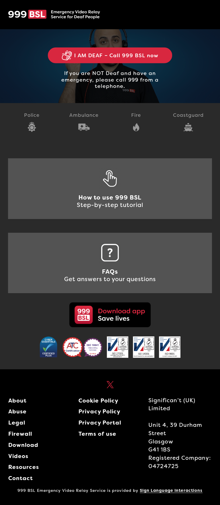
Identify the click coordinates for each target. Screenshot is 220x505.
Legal (16, 422)
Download (23, 445)
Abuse (17, 411)
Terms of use (97, 433)
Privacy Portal (99, 422)
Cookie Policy (98, 400)
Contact (20, 478)
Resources (23, 467)
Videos (18, 456)
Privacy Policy (99, 411)
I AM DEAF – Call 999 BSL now (116, 55)
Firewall (20, 433)
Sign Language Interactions (171, 490)
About (17, 400)
